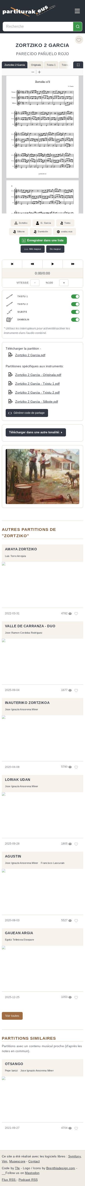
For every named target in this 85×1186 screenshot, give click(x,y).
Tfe (17, 1168)
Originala (36, 65)
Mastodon (32, 1173)
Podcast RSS (28, 1179)
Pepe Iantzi (11, 1070)
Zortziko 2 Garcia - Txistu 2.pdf (37, 392)
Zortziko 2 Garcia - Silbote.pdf (36, 401)
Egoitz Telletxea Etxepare (19, 939)
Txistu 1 (51, 65)
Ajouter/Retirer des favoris (79, 40)
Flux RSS (9, 1179)
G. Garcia (46, 223)
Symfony (74, 1156)
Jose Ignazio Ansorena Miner (21, 709)
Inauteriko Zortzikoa (27, 703)
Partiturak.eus (29, 11)
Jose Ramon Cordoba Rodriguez (24, 632)
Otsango (14, 1064)
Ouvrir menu (77, 11)
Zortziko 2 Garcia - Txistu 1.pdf (37, 383)
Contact (34, 1161)
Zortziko (23, 223)
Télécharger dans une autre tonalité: (34, 432)
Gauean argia (19, 933)
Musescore (17, 1161)
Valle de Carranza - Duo (30, 626)
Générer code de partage (29, 412)
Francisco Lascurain (52, 863)
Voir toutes (12, 1015)
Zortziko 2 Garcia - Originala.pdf (38, 375)
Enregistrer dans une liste (45, 240)
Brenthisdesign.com (60, 1168)
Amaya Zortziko (21, 549)
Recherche (77, 26)
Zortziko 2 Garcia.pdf (30, 355)
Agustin (13, 856)
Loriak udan (17, 780)
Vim (4, 1161)
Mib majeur (32, 249)
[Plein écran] (78, 65)
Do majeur (55, 249)
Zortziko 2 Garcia (15, 65)
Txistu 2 (66, 65)
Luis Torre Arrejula (15, 556)
